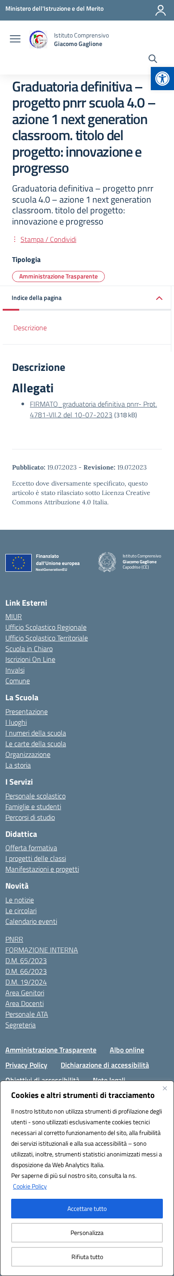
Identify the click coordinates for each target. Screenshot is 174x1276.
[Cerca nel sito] (153, 60)
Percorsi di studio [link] (30, 817)
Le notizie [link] (19, 899)
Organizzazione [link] (27, 754)
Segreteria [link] (20, 1024)
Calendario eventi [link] (31, 921)
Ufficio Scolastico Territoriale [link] (46, 637)
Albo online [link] (127, 1049)
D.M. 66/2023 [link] (26, 971)
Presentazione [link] (26, 711)
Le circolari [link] (21, 910)
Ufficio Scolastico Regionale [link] (46, 627)
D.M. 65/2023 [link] (26, 960)
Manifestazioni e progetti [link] (42, 869)
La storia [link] (18, 765)
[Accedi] (161, 10)
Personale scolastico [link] (35, 795)
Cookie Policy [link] (30, 1186)
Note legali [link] (109, 1080)
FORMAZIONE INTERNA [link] (41, 949)
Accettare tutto (87, 1208)
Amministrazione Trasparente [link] (58, 276)
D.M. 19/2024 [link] (26, 982)
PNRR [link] (14, 939)
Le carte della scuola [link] (35, 743)
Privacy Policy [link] (26, 1065)
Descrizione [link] (30, 327)
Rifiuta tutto (87, 1256)
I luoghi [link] (16, 722)
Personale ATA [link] (26, 1014)
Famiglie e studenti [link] (33, 806)
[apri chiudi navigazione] (15, 39)
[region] (87, 1178)
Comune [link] (17, 680)
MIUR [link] (13, 616)
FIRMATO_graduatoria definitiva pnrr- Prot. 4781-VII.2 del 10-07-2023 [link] (93, 409)
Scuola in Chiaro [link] (29, 648)
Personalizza (87, 1232)
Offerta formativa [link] (31, 847)
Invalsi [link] (15, 670)
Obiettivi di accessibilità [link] (42, 1080)
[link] (162, 78)
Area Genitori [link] (24, 992)
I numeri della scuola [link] (35, 732)
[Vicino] (164, 1088)
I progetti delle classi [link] (35, 858)
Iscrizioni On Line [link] (30, 659)
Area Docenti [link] (24, 1003)
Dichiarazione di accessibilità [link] (105, 1065)
